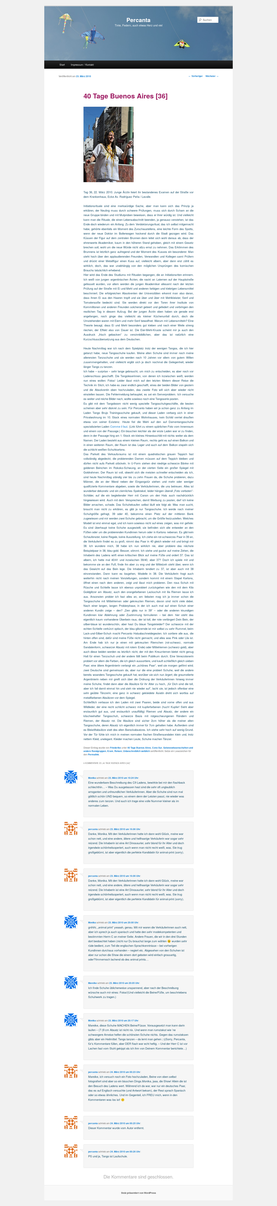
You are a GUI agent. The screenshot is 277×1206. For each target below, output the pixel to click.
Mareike (92, 983)
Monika (92, 777)
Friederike (115, 747)
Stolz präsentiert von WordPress (138, 1192)
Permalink (93, 754)
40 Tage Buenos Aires (139, 747)
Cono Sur (157, 747)
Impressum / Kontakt (82, 64)
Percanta (138, 20)
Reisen (118, 751)
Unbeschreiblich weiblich (136, 751)
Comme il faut (119, 426)
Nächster (212, 76)
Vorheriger (196, 76)
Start (62, 64)
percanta (93, 829)
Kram (110, 751)
